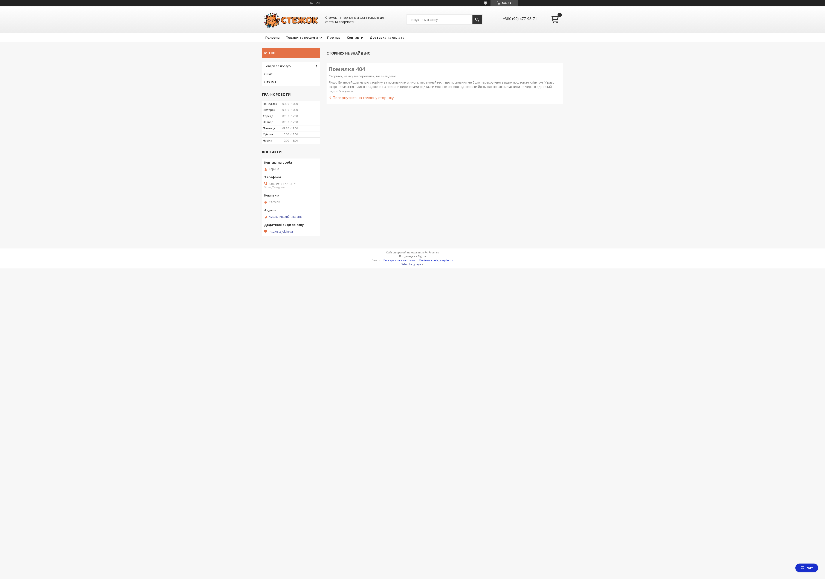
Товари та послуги (302, 37)
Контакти (355, 37)
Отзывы (270, 82)
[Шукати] (477, 19)
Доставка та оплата (387, 37)
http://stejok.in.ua (281, 231)
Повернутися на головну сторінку (363, 97)
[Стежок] (291, 19)
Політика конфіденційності (436, 260)
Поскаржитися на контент (400, 260)
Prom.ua (434, 252)
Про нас (333, 37)
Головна (272, 37)
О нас (268, 74)
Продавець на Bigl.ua (412, 256)
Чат (810, 568)
